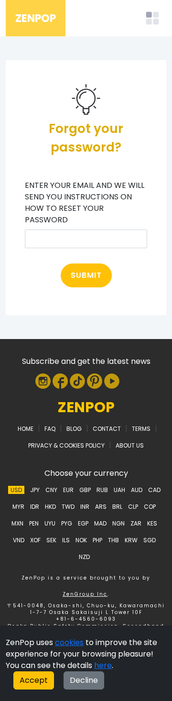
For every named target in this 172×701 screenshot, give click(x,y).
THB (113, 540)
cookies (69, 642)
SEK (51, 540)
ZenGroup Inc (85, 594)
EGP (83, 523)
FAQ (49, 429)
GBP (85, 490)
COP (150, 507)
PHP (97, 540)
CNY (51, 490)
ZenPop (35, 18)
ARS (101, 507)
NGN (118, 523)
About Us (130, 445)
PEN (34, 523)
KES (152, 523)
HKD (50, 507)
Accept (34, 680)
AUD (136, 490)
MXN (17, 523)
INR (84, 507)
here (103, 665)
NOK (81, 540)
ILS (66, 540)
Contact (107, 429)
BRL (117, 507)
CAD (154, 490)
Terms (141, 429)
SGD (149, 540)
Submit (86, 275)
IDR (34, 507)
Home (25, 429)
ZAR (135, 523)
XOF (35, 540)
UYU (49, 523)
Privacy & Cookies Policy (66, 445)
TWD (68, 507)
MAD (100, 523)
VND (18, 540)
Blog (74, 429)
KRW (131, 540)
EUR (68, 490)
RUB (102, 490)
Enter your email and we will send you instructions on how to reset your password (84, 202)
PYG (66, 523)
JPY (35, 490)
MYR (18, 507)
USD (16, 490)
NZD (84, 557)
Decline (84, 680)
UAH (119, 490)
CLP (133, 507)
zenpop (86, 407)
